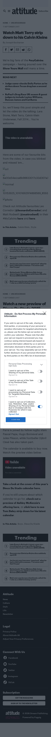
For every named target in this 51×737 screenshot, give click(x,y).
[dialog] (25, 369)
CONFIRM (15, 419)
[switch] (40, 371)
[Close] (45, 314)
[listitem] (25, 365)
